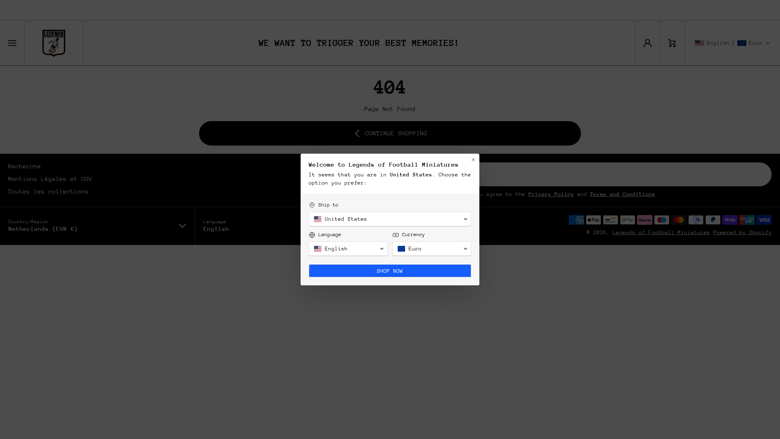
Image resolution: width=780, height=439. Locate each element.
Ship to (328, 205)
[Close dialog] (473, 159)
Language (329, 234)
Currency (413, 234)
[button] (390, 219)
